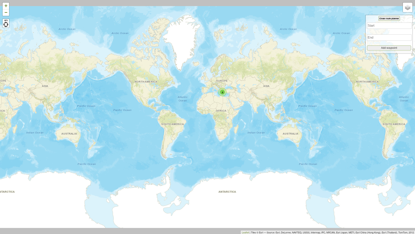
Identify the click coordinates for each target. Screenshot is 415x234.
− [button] (6, 12)
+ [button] (6, 5)
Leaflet (245, 232)
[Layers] (407, 7)
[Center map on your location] (6, 23)
